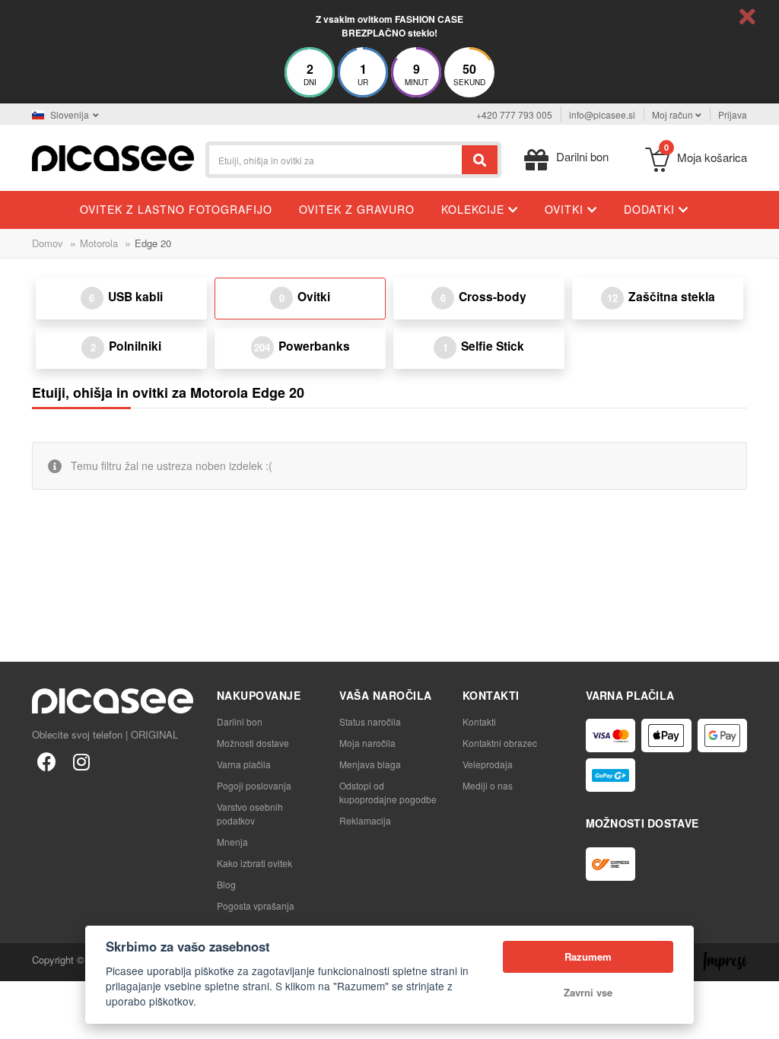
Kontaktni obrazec (500, 742)
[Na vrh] (20, 1019)
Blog (226, 884)
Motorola (99, 243)
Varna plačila (244, 764)
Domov (47, 243)
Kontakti (479, 721)
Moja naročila (367, 742)
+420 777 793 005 (514, 114)
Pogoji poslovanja (254, 785)
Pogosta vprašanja (255, 905)
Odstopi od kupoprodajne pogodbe (388, 792)
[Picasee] (113, 156)
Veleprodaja (488, 764)
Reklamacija (365, 820)
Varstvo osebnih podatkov (250, 813)
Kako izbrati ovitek (254, 862)
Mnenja (232, 841)
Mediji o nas (488, 785)
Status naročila (370, 721)
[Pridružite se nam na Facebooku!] (46, 760)
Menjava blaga (370, 764)
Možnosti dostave (253, 742)
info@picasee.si (602, 114)
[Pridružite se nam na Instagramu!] (81, 760)
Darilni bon (239, 721)
